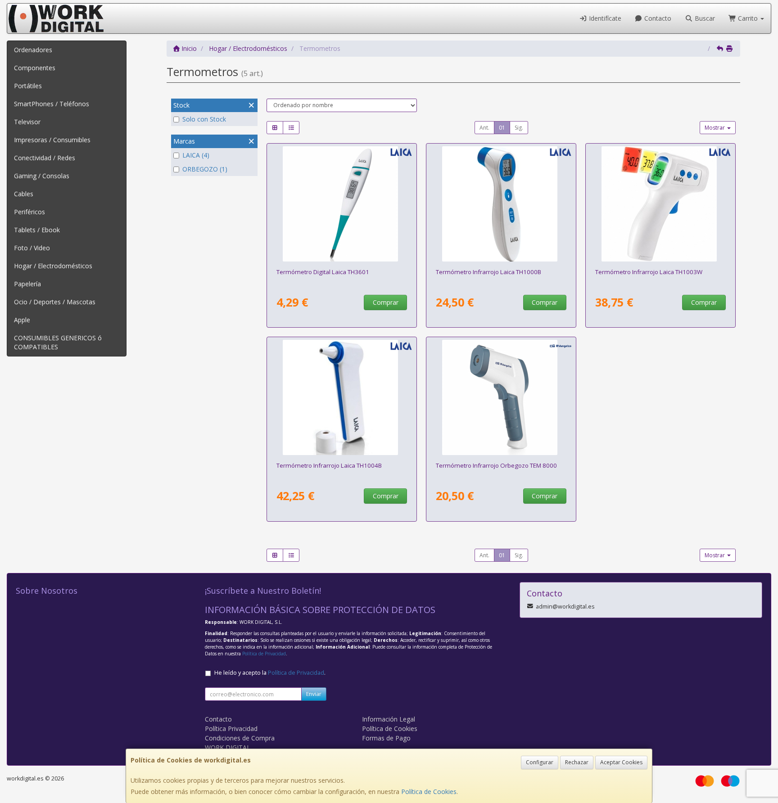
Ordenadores (33, 49)
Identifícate (604, 18)
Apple (22, 320)
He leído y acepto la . (270, 673)
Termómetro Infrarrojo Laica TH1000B (488, 272)
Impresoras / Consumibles (52, 139)
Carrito (748, 18)
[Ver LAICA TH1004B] (342, 397)
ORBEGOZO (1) (204, 169)
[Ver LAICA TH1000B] (501, 204)
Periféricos (29, 212)
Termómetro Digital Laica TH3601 (322, 272)
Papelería (27, 284)
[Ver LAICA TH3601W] (342, 204)
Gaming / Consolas (41, 175)
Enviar (313, 694)
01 (502, 127)
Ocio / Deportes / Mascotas (54, 302)
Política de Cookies (429, 791)
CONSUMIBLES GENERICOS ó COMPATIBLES (58, 342)
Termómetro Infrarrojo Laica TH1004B (329, 465)
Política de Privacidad (264, 653)
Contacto (656, 18)
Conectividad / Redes (44, 157)
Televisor (27, 121)
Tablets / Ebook (37, 230)
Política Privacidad (231, 728)
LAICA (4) (195, 155)
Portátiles (28, 85)
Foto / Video (32, 248)
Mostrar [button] (715, 127)
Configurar (539, 762)
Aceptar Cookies (621, 762)
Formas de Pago (386, 738)
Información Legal (388, 719)
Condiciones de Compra (240, 738)
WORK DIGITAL (227, 747)
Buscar (704, 18)
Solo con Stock (204, 119)
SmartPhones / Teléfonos (51, 103)
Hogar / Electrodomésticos (53, 266)
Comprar (385, 302)
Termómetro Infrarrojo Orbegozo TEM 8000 (496, 465)
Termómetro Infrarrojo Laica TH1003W (648, 272)
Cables (23, 193)
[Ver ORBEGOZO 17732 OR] (501, 397)
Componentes (34, 67)
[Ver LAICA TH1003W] (660, 204)
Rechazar (576, 762)
